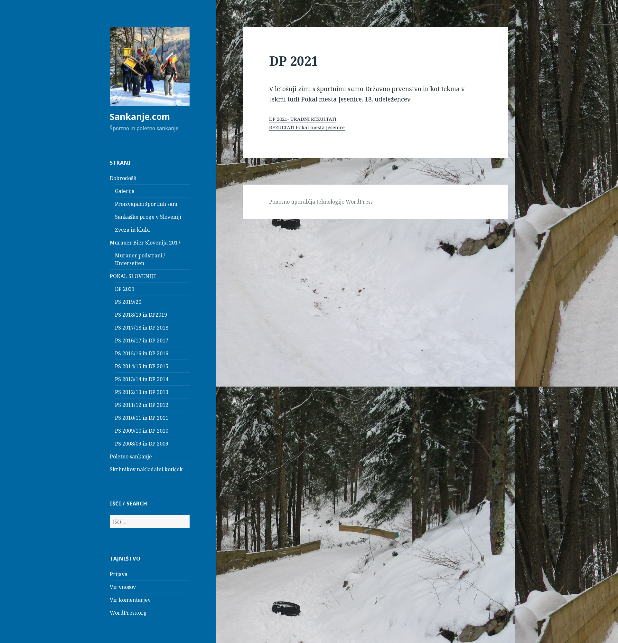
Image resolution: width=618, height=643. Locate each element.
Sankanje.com (140, 116)
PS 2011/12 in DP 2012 (141, 404)
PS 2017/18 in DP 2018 (141, 327)
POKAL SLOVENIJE (133, 276)
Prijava (118, 574)
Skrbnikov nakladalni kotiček (146, 469)
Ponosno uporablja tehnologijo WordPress (321, 201)
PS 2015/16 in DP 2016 (141, 353)
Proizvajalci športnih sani (146, 203)
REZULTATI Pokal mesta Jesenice (307, 127)
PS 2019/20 (128, 301)
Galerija (125, 191)
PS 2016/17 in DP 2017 (141, 340)
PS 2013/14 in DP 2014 (141, 379)
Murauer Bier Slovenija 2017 (145, 242)
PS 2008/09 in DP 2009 (141, 443)
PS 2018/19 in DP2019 (141, 314)
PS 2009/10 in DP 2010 (141, 430)
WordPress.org (128, 612)
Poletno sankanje (131, 456)
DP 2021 (125, 289)
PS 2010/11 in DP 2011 (141, 417)
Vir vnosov (123, 586)
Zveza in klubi (132, 229)
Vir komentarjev (130, 599)
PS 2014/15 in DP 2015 (141, 366)
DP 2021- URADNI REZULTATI (302, 119)
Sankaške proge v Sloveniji (148, 216)
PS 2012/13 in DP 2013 (141, 392)
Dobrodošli (123, 178)
